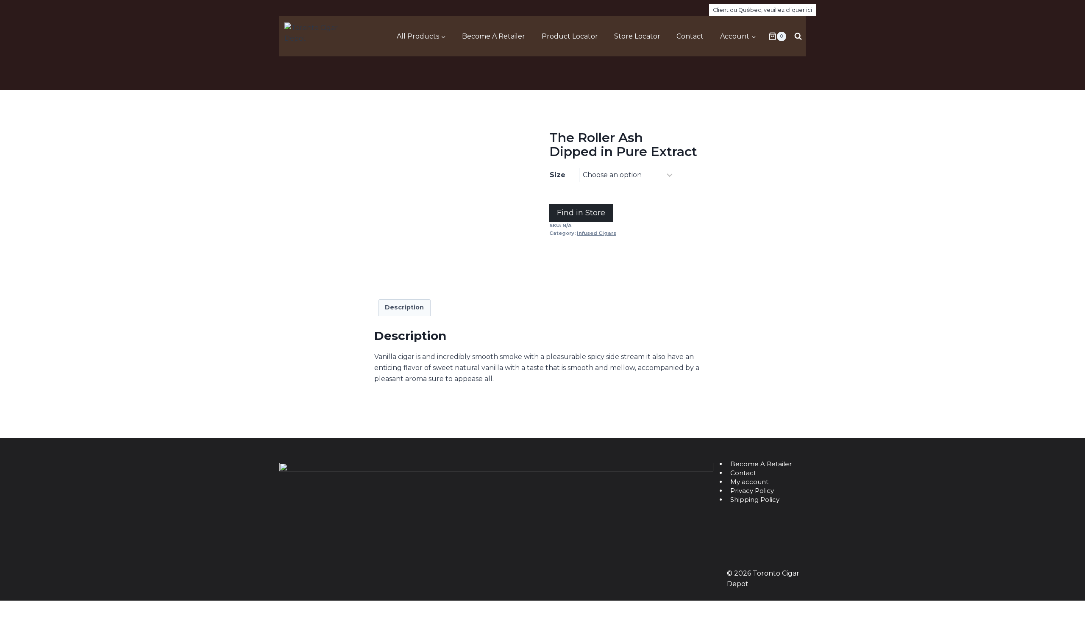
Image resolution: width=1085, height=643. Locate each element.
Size (557, 175)
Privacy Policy (752, 491)
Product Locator (570, 36)
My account (749, 482)
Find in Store (581, 212)
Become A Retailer (493, 36)
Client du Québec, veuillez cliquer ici (762, 10)
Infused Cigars (596, 233)
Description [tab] (404, 307)
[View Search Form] (798, 36)
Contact (690, 36)
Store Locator (637, 36)
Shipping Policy (754, 499)
